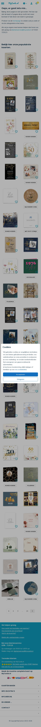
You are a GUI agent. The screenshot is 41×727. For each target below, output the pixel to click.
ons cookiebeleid (20, 369)
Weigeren (20, 379)
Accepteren (20, 374)
